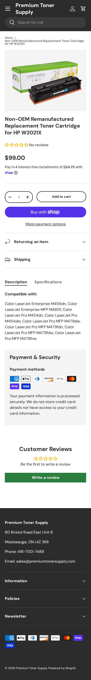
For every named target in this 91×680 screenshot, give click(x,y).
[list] (45, 80)
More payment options (45, 224)
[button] (83, 8)
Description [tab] (16, 281)
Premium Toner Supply (31, 668)
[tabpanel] (45, 316)
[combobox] (45, 22)
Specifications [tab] (48, 281)
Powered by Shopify (62, 668)
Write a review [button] (45, 477)
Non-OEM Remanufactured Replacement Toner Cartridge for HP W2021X (44, 42)
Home (9, 37)
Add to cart (61, 196)
